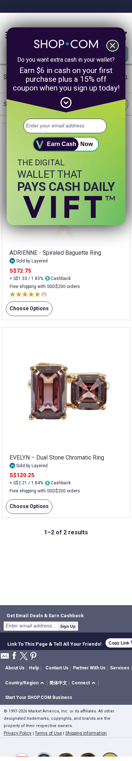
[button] (25, 683)
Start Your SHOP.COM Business (38, 697)
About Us (15, 667)
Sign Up (68, 626)
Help (34, 667)
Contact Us (57, 667)
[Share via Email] (5, 657)
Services (119, 667)
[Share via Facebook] (14, 656)
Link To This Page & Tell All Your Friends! (54, 643)
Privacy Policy (18, 733)
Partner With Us (89, 667)
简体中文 (58, 682)
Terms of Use (48, 733)
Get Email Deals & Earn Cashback (45, 615)
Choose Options (27, 310)
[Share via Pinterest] (33, 656)
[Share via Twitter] (24, 656)
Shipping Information (86, 733)
